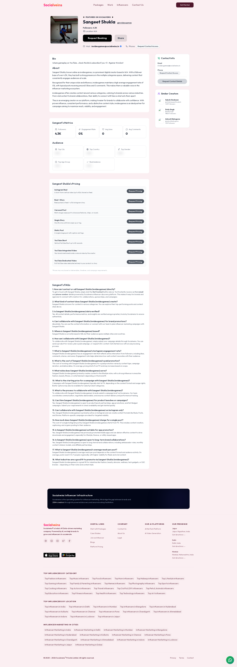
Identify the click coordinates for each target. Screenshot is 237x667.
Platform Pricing (96, 547)
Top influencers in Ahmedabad (167, 611)
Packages (98, 4)
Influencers (122, 4)
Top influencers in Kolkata (56, 611)
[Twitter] (63, 541)
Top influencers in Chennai (83, 611)
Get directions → (179, 535)
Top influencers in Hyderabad (162, 606)
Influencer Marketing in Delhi (87, 630)
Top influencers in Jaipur (109, 616)
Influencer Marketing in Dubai (88, 644)
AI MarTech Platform (153, 529)
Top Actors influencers (80, 588)
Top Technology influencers (132, 593)
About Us (121, 533)
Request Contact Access (148, 46)
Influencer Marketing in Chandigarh (61, 639)
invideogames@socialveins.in (105, 46)
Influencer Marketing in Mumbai (118, 630)
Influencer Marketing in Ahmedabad (97, 639)
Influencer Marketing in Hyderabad (60, 635)
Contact (190, 658)
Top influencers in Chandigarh (136, 611)
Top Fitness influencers (82, 593)
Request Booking (97, 38)
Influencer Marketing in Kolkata (94, 635)
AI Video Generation (153, 533)
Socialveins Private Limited (67, 658)
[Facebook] (69, 541)
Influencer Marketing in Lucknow (162, 639)
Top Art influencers (156, 593)
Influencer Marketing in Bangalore (151, 630)
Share (121, 38)
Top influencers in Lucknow (82, 616)
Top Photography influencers (141, 583)
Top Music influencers (79, 578)
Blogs (92, 542)
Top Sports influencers (168, 583)
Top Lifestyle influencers (173, 578)
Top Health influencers (106, 593)
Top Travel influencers (104, 588)
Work (110, 4)
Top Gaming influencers (55, 583)
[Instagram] (45, 541)
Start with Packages (98, 529)
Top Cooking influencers (56, 588)
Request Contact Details (172, 81)
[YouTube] (57, 541)
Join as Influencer (97, 538)
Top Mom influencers (124, 578)
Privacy (173, 658)
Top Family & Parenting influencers (85, 583)
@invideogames (124, 22)
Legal (120, 538)
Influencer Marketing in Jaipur (58, 644)
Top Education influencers (56, 593)
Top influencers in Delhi (79, 606)
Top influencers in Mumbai (105, 606)
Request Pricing (135, 191)
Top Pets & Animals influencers (160, 588)
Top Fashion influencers (55, 578)
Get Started (185, 5)
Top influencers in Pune (109, 611)
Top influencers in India (55, 606)
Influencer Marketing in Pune (157, 635)
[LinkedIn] (51, 541)
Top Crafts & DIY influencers (130, 588)
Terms (181, 658)
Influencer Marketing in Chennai (126, 635)
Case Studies (95, 533)
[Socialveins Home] (52, 5)
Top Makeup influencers (147, 578)
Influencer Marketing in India (58, 630)
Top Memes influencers (114, 583)
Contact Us (138, 4)
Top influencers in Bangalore (133, 606)
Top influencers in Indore (56, 616)
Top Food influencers (101, 578)
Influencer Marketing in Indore (130, 639)
